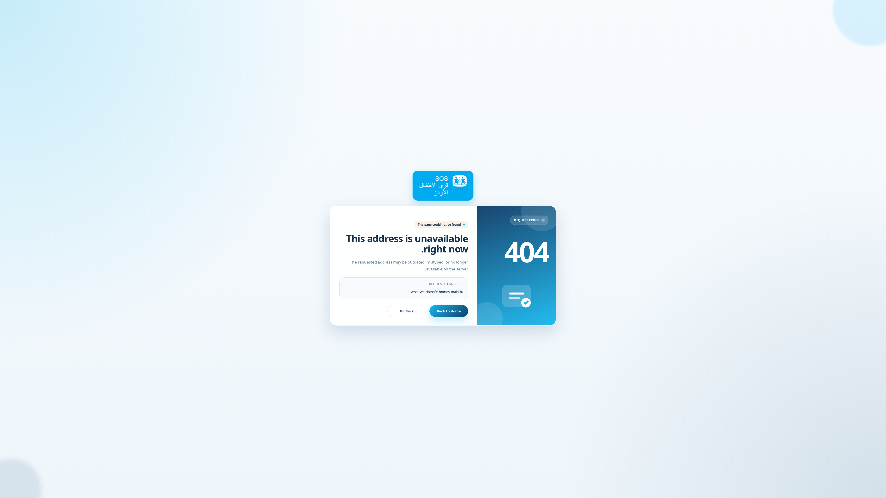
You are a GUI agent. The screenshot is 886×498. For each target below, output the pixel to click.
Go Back (407, 311)
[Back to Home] (443, 186)
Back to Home (449, 311)
